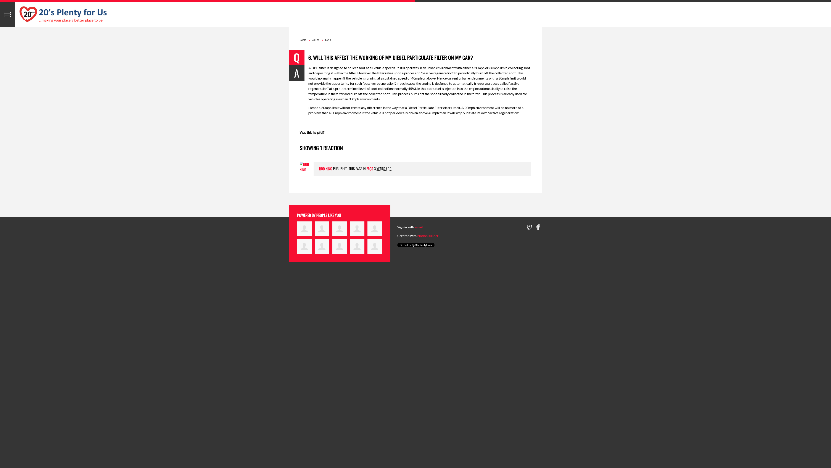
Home (303, 40)
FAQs (328, 40)
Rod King (325, 168)
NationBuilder (427, 236)
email (419, 227)
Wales (315, 40)
